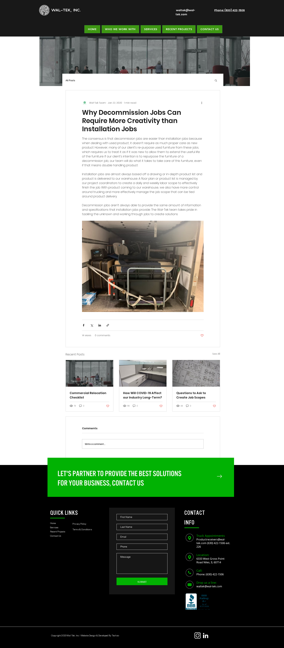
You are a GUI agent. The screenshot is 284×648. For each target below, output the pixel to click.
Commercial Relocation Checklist (88, 395)
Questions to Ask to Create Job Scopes (191, 395)
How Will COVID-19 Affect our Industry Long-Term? (142, 395)
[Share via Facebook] (83, 325)
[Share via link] (107, 325)
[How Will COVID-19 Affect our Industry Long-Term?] (143, 373)
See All (216, 353)
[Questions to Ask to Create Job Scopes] (196, 373)
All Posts (70, 80)
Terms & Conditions (82, 530)
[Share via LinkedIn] (99, 325)
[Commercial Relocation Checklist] (89, 373)
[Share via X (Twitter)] (91, 325)
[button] (215, 80)
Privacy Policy (79, 524)
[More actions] (202, 103)
